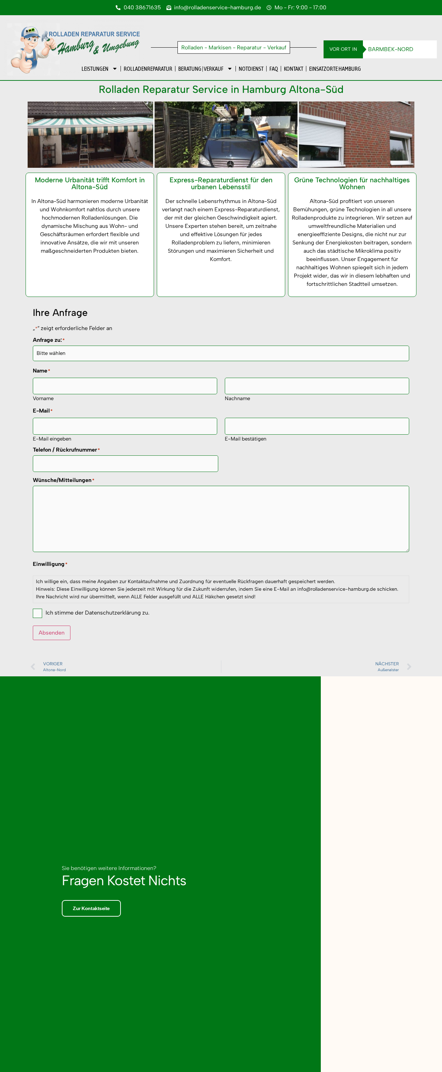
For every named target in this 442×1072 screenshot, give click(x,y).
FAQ (273, 68)
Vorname (43, 398)
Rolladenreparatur (148, 68)
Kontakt (293, 68)
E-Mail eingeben (52, 439)
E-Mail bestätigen (245, 439)
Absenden (52, 632)
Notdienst (251, 68)
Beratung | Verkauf (200, 68)
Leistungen (94, 68)
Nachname (237, 398)
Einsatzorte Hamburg (335, 68)
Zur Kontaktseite (91, 908)
